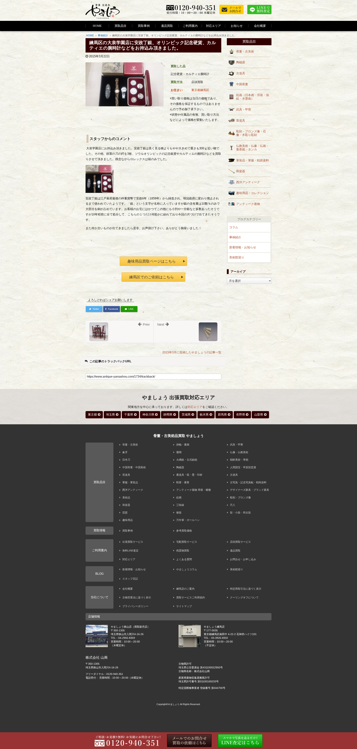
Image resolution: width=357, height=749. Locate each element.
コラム (233, 227)
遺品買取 (167, 25)
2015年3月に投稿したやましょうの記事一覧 (191, 352)
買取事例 (144, 25)
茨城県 (186, 414)
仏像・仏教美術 (239, 452)
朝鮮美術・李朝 (239, 459)
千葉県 (128, 414)
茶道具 (240, 120)
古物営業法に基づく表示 (136, 597)
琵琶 (125, 512)
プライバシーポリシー (135, 606)
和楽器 (240, 171)
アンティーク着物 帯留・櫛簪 (193, 489)
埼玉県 (110, 414)
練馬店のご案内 (185, 588)
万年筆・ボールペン (188, 520)
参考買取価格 (184, 530)
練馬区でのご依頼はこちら (151, 277)
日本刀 (126, 459)
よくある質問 (184, 559)
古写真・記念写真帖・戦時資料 (248, 482)
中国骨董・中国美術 (134, 467)
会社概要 (127, 588)
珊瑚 (178, 452)
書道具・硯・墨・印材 (189, 474)
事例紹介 (103, 35)
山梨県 (258, 414)
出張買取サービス (132, 541)
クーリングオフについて (244, 597)
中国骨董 (242, 84)
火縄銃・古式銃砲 (186, 459)
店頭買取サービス (240, 541)
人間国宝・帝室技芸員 (243, 467)
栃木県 (204, 414)
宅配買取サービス (186, 541)
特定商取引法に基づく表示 (245, 588)
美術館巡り (236, 257)
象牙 (125, 452)
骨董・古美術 (245, 51)
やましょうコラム (186, 569)
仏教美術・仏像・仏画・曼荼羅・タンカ (252, 147)
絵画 (178, 497)
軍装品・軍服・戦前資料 (252, 160)
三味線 (180, 504)
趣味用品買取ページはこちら (151, 261)
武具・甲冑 (243, 109)
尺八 (232, 504)
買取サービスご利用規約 (190, 597)
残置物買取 (182, 550)
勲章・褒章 (182, 482)
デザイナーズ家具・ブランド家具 (249, 489)
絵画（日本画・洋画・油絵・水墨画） (252, 96)
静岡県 (167, 414)
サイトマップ (184, 606)
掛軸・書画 (182, 444)
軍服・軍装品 (130, 482)
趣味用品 (127, 520)
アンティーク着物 (248, 204)
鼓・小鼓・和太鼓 (240, 512)
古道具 (240, 73)
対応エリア (213, 25)
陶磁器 (240, 62)
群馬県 (222, 414)
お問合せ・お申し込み (243, 559)
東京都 (92, 414)
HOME (97, 25)
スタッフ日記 (130, 578)
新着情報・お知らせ (242, 247)
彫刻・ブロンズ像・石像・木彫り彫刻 (251, 133)
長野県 (240, 414)
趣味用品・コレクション (252, 193)
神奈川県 (148, 414)
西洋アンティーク (248, 182)
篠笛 (178, 512)
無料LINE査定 (130, 550)
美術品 (126, 497)
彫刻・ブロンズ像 (240, 497)
